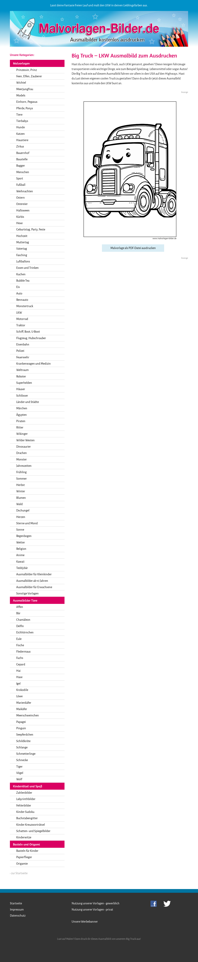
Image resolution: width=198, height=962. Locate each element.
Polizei (20, 350)
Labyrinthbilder (25, 799)
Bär (18, 613)
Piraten (20, 421)
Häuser (20, 389)
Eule (19, 639)
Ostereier (22, 204)
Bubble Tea (22, 280)
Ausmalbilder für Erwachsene (34, 587)
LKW (19, 312)
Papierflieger (24, 857)
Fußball (20, 184)
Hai (18, 670)
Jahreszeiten (24, 465)
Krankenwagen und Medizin (33, 363)
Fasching (21, 255)
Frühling (21, 472)
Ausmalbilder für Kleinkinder (34, 574)
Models (20, 95)
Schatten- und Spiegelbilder (33, 831)
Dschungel (22, 510)
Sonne (20, 529)
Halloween (23, 210)
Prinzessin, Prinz (26, 70)
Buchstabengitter (27, 818)
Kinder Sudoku (25, 811)
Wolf (19, 779)
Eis (18, 287)
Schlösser (22, 395)
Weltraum (22, 370)
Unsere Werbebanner (85, 921)
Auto (19, 293)
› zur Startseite (19, 873)
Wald (19, 504)
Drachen (21, 453)
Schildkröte (23, 741)
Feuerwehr (22, 357)
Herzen (20, 517)
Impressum (17, 909)
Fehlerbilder (23, 805)
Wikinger (22, 433)
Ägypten (21, 414)
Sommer (21, 478)
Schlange (22, 747)
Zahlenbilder (24, 792)
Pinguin (21, 728)
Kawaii (20, 561)
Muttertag (22, 242)
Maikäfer (21, 709)
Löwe (19, 696)
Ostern (20, 197)
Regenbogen (24, 536)
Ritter (19, 427)
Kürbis (20, 216)
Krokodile (22, 690)
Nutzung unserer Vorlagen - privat (92, 909)
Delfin (20, 626)
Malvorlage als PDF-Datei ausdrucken (133, 248)
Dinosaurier (23, 446)
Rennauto (22, 299)
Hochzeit (21, 236)
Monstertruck (24, 306)
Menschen (22, 172)
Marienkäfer (23, 702)
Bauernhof (22, 153)
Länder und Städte (27, 402)
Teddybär (22, 568)
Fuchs (19, 658)
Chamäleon (23, 619)
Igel (18, 683)
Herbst (20, 485)
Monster (21, 459)
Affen (19, 607)
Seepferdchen (24, 734)
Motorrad (22, 319)
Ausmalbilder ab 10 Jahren (32, 580)
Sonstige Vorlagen (27, 593)
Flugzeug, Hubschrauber (31, 338)
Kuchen (21, 274)
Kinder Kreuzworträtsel (30, 824)
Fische (20, 645)
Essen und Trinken (27, 267)
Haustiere (22, 140)
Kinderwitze (23, 837)
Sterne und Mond (27, 523)
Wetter (20, 542)
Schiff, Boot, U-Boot (28, 331)
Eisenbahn (22, 344)
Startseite (16, 903)
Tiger (19, 766)
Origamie (22, 863)
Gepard (20, 664)
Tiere (19, 114)
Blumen (21, 497)
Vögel (19, 773)
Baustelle (22, 159)
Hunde (20, 127)
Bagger (20, 165)
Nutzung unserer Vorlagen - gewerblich (95, 903)
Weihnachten (24, 191)
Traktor (20, 325)
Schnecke (22, 760)
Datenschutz (18, 915)
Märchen (21, 408)
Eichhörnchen (25, 632)
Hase (19, 677)
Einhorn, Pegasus (26, 101)
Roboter (21, 376)
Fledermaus (23, 651)
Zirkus (20, 146)
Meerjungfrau (24, 89)
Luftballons (23, 261)
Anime (20, 555)
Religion (21, 548)
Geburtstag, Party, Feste (30, 229)
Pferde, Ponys (24, 108)
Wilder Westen (25, 440)
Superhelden (24, 382)
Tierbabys (22, 121)
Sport (19, 178)
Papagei (21, 722)
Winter (20, 491)
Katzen (20, 133)
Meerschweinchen (27, 715)
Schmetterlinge (25, 753)
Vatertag (21, 248)
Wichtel (21, 82)
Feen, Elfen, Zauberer (29, 76)
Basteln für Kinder (27, 850)
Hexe (19, 223)
